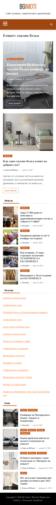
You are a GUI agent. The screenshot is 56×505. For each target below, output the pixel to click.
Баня (24, 410)
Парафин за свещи (12, 363)
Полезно (19, 59)
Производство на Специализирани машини (25, 312)
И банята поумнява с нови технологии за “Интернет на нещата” (35, 461)
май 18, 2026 (37, 243)
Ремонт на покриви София (16, 341)
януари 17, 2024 (45, 448)
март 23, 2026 (38, 283)
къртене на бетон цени (14, 298)
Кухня (40, 430)
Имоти (10, 59)
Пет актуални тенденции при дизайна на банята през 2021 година (35, 481)
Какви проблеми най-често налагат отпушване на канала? (34, 441)
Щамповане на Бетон (14, 355)
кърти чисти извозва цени (16, 327)
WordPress (37, 500)
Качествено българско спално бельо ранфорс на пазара (28, 69)
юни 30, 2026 (38, 226)
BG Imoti (26, 497)
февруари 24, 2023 (46, 468)
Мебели (7, 156)
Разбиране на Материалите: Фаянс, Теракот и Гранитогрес (35, 418)
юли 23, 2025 (37, 425)
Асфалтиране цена (12, 305)
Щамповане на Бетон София (17, 377)
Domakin (25, 226)
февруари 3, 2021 (45, 488)
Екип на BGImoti (15, 79)
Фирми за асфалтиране (14, 384)
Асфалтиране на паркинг (16, 348)
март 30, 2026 (38, 266)
